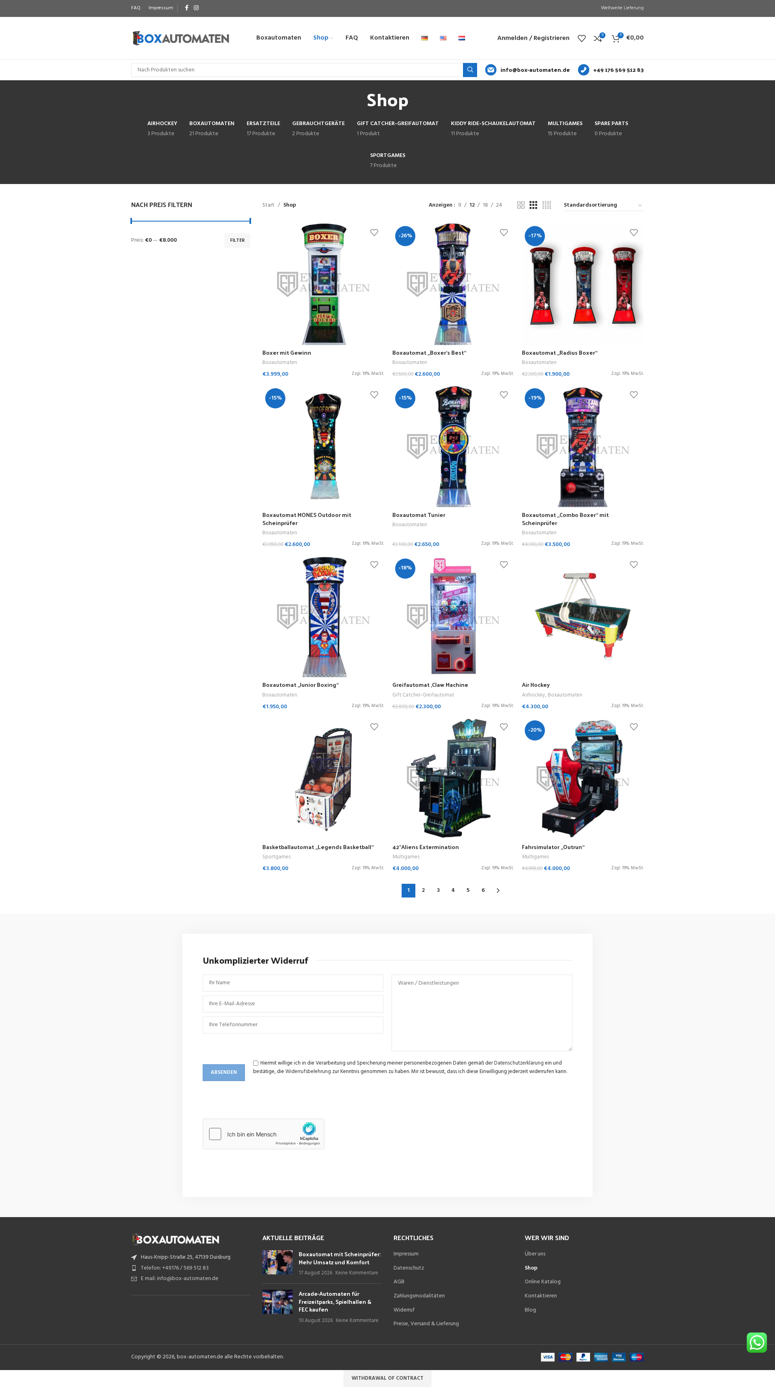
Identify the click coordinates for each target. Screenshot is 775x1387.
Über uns (535, 1254)
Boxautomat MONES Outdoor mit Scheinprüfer (306, 519)
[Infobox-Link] (527, 69)
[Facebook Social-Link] (186, 8)
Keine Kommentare (356, 1273)
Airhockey (533, 695)
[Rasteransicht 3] (533, 205)
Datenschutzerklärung (519, 1063)
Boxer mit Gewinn (286, 352)
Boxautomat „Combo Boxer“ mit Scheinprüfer (565, 519)
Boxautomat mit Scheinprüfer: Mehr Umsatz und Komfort (340, 1258)
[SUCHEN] (470, 70)
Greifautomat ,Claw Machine (430, 685)
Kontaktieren (541, 1296)
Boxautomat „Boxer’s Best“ (429, 352)
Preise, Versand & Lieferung (426, 1324)
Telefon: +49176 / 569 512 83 (175, 1268)
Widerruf (404, 1310)
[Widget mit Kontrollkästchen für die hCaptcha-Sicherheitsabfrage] (264, 1134)
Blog (530, 1310)
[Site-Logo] (180, 38)
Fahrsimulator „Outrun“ (553, 847)
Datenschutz (409, 1268)
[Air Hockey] (583, 617)
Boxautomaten (279, 362)
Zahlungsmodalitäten (419, 1296)
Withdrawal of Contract (387, 1378)
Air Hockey (536, 685)
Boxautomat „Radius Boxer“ (559, 352)
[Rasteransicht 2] (521, 205)
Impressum (406, 1254)
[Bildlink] (175, 1239)
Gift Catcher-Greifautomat (423, 695)
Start (268, 205)
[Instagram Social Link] (196, 8)
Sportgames (276, 857)
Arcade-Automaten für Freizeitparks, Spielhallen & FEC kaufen (335, 1301)
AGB (399, 1282)
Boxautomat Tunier (418, 515)
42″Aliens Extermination (425, 847)
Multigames (405, 857)
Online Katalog (543, 1282)
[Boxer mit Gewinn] (323, 284)
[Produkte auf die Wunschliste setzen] (582, 38)
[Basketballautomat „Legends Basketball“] (323, 778)
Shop (531, 1268)
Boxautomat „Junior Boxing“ (300, 685)
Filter (237, 240)
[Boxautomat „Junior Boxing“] (323, 617)
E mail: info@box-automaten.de (179, 1278)
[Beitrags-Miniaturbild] (277, 1263)
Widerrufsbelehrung (308, 1071)
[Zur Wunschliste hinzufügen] (374, 232)
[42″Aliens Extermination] (453, 778)
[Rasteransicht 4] (546, 205)
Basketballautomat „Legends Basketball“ (318, 847)
